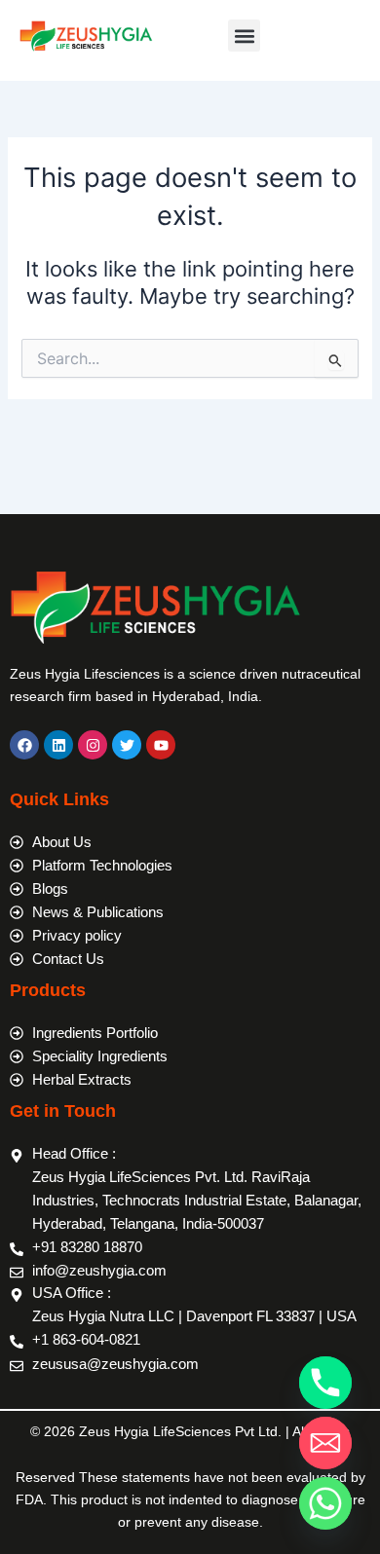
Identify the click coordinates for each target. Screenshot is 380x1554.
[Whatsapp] (325, 1503)
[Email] (325, 1443)
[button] (244, 35)
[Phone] (325, 1382)
